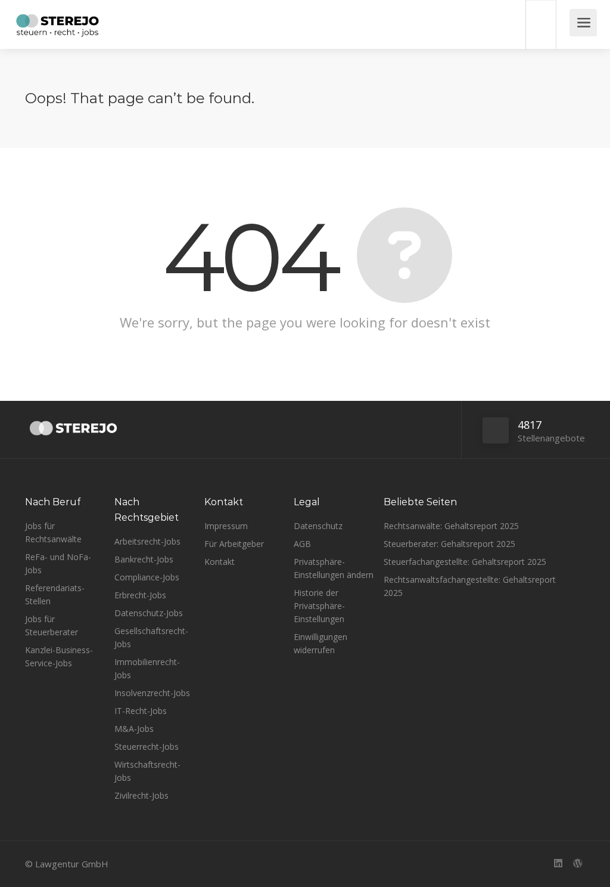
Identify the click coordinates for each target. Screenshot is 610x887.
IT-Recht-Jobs (140, 710)
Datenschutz (318, 525)
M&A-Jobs (134, 728)
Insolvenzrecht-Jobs (152, 693)
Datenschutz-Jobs (148, 613)
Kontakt (219, 561)
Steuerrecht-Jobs (146, 746)
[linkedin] (557, 864)
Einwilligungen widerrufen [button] (320, 643)
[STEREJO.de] (57, 26)
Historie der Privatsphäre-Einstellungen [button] (319, 606)
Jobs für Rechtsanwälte (53, 532)
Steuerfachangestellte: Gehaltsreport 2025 (465, 561)
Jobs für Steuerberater (51, 625)
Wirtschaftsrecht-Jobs (147, 771)
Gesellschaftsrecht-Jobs (151, 637)
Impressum (226, 525)
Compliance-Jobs (146, 577)
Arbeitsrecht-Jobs (147, 541)
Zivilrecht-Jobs (141, 795)
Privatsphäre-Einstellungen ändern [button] (334, 568)
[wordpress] (577, 864)
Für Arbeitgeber (234, 543)
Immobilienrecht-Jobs (147, 668)
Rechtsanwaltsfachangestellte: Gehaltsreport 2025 (470, 586)
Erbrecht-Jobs (140, 595)
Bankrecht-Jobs (143, 559)
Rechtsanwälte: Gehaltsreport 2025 (451, 525)
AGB (302, 543)
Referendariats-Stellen (55, 594)
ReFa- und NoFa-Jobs (58, 563)
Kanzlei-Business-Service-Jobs (59, 656)
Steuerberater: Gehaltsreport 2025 (449, 543)
